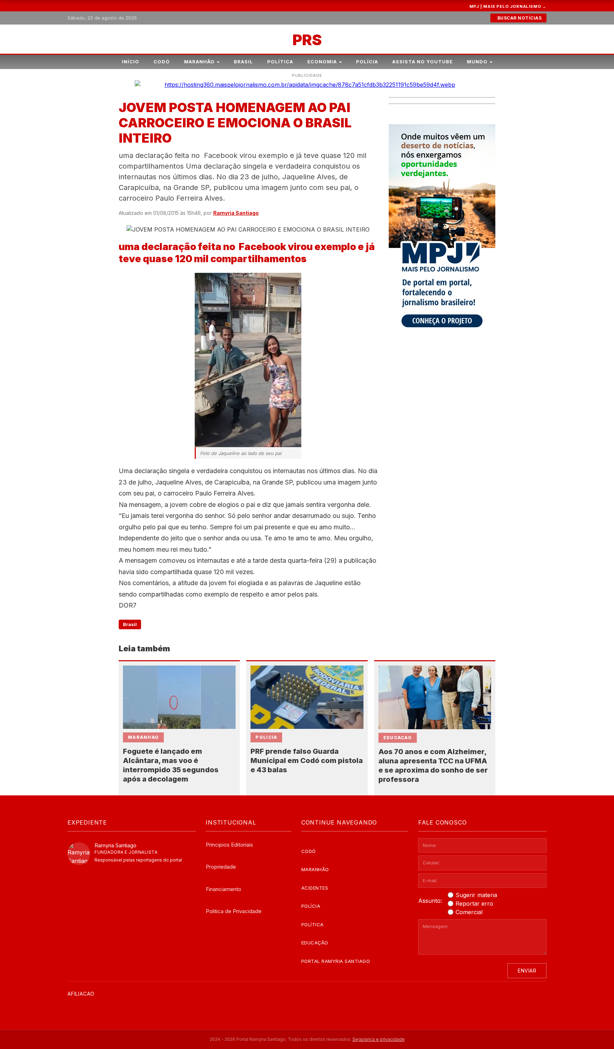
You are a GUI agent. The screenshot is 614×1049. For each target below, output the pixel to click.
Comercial (469, 912)
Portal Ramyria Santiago (335, 961)
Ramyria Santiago (236, 213)
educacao (397, 737)
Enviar (527, 971)
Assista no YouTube (422, 61)
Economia (322, 61)
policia (266, 737)
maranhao (143, 737)
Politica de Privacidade (234, 911)
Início (130, 61)
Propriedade (221, 866)
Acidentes (314, 888)
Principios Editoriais (229, 844)
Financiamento (223, 889)
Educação (314, 942)
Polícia (367, 61)
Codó (162, 61)
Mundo (477, 61)
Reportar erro (474, 903)
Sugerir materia (476, 895)
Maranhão (199, 61)
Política (280, 61)
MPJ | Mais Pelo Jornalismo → (507, 6)
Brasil (243, 61)
